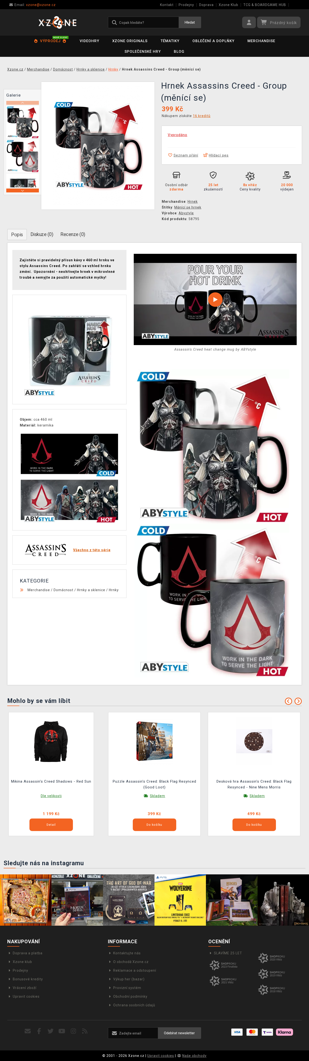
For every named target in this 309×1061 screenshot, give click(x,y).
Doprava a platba (27, 953)
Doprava (206, 5)
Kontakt (167, 5)
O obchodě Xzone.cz (131, 962)
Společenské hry (143, 51)
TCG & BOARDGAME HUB (264, 5)
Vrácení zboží (24, 988)
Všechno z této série (92, 550)
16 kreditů (202, 116)
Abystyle (186, 213)
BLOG (179, 51)
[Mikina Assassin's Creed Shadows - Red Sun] (51, 741)
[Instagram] (73, 1031)
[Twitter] (50, 1031)
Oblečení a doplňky (213, 41)
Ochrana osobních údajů (134, 1005)
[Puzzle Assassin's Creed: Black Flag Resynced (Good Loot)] (154, 741)
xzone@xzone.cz (35, 5)
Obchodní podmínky (130, 996)
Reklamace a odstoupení (134, 970)
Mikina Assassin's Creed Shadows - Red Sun (51, 781)
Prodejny (186, 5)
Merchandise (261, 41)
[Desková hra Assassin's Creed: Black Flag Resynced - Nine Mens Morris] (254, 741)
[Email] (28, 1031)
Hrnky (114, 590)
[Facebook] (39, 1031)
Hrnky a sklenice (91, 590)
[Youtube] (62, 1031)
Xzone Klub (228, 5)
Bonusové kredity (28, 979)
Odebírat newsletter (179, 1033)
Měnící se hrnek (187, 207)
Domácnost (63, 590)
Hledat (190, 22)
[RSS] (85, 1031)
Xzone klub (22, 962)
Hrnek (193, 201)
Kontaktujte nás (127, 953)
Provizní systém (127, 988)
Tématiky (170, 41)
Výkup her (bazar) (129, 979)
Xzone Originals (129, 41)
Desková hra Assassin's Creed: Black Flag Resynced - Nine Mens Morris (254, 784)
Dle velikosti (51, 796)
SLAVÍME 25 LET (228, 953)
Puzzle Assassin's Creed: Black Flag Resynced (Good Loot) (154, 784)
